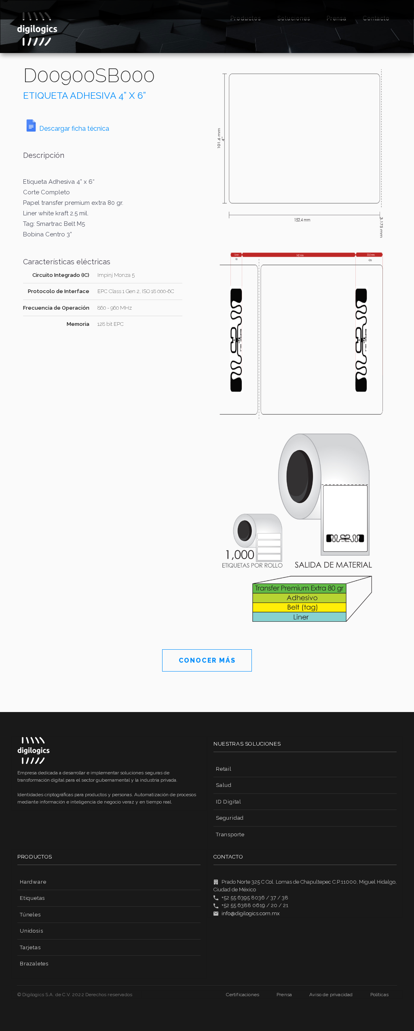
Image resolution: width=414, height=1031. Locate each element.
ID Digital (228, 802)
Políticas (379, 994)
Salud (224, 785)
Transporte (230, 834)
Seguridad (230, 818)
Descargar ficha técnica (74, 128)
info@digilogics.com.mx (251, 913)
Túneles (30, 915)
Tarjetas (30, 947)
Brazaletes (34, 964)
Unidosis (31, 931)
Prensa (284, 994)
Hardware (33, 882)
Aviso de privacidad (331, 994)
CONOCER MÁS (207, 660)
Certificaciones (242, 994)
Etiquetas (32, 898)
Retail (224, 769)
